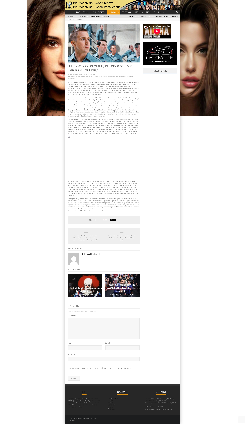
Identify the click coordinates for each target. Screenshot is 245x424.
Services (151, 16)
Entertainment (82, 77)
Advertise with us (134, 16)
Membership (159, 16)
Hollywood (113, 12)
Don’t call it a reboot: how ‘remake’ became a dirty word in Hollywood (86, 289)
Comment (72, 315)
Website (71, 354)
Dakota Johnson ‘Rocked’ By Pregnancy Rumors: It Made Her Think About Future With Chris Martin (122, 238)
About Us (166, 16)
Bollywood (126, 12)
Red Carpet (150, 12)
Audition (143, 16)
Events (85, 12)
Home (78, 12)
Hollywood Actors (97, 77)
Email (108, 343)
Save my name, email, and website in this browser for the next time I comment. (101, 368)
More (160, 12)
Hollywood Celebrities (109, 77)
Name (71, 343)
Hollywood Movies (121, 77)
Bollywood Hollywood (76, 74)
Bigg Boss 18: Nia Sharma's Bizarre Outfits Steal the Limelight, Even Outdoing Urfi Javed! (105, 16)
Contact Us (175, 16)
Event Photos (98, 12)
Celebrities (74, 77)
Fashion (138, 12)
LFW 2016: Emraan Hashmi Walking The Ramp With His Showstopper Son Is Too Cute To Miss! (122, 288)
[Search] (177, 12)
